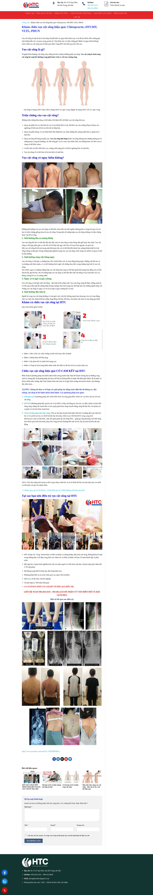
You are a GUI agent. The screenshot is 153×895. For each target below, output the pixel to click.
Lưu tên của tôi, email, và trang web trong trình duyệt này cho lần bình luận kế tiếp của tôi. (59, 835)
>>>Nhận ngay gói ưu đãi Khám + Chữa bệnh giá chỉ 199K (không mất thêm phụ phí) (53, 490)
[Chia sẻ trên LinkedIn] (70, 759)
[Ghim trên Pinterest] (66, 759)
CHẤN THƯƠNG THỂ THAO (81, 13)
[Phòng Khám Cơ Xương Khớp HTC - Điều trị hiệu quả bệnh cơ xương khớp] (31, 5)
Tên (26, 825)
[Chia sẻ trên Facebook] (54, 759)
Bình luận (28, 807)
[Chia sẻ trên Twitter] (58, 759)
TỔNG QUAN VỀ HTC (44, 13)
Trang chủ (30, 13)
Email (53, 825)
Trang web (80, 825)
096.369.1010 (93, 5)
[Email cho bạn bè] (62, 759)
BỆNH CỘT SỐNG (61, 13)
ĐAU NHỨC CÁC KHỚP (102, 13)
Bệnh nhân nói (120, 13)
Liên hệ (77, 17)
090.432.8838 (93, 8)
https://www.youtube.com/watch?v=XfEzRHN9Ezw (41, 751)
